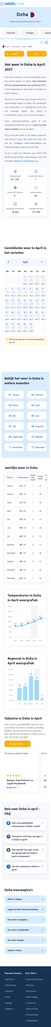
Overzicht (11, 33)
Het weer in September (18, 929)
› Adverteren (30, 991)
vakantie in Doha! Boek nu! (25, 160)
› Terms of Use (31, 1008)
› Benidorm (9, 979)
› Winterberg (10, 985)
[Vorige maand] (9, 262)
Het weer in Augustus (18, 919)
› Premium (29, 985)
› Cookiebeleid (31, 1020)
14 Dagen (30, 33)
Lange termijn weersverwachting (23, 909)
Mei (35, 54)
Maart (14, 54)
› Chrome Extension (34, 979)
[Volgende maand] (41, 262)
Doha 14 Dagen (15, 899)
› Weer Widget (31, 997)
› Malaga (8, 1003)
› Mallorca (9, 1008)
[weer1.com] (12, 3)
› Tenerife (9, 991)
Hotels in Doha (16, 743)
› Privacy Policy (31, 1014)
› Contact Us (30, 1003)
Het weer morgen (16, 940)
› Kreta (7, 997)
